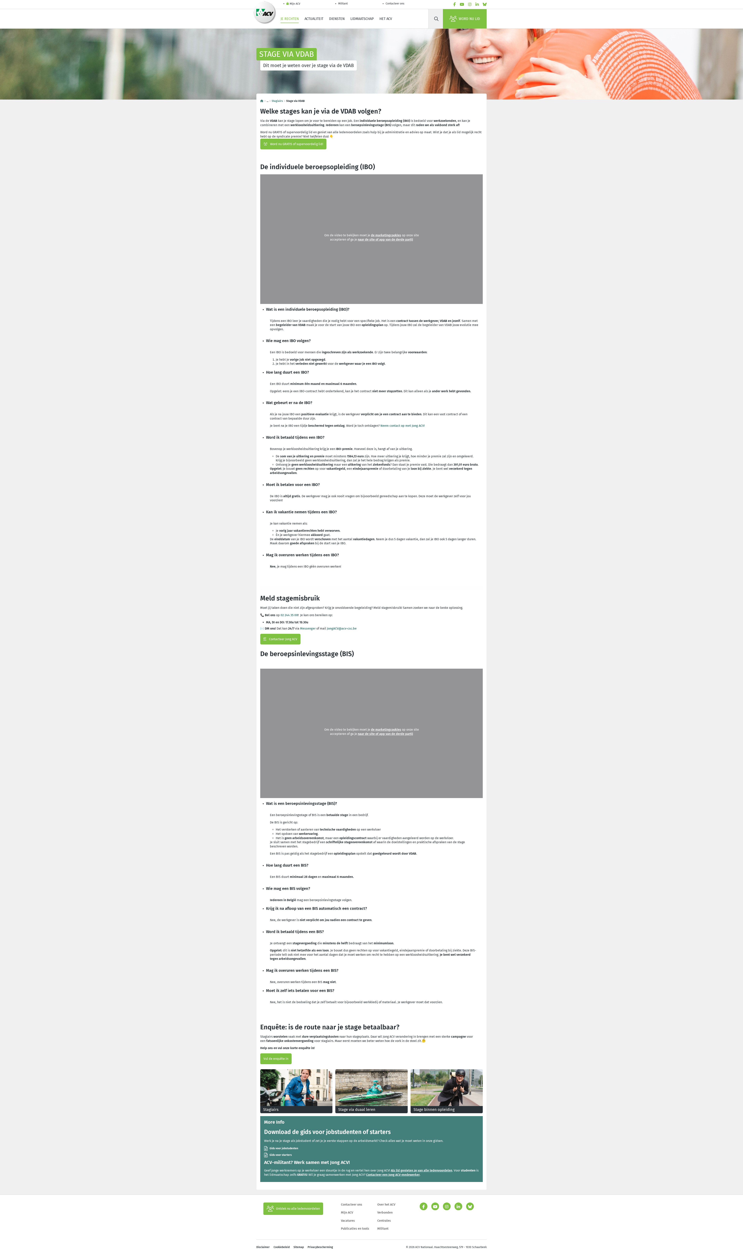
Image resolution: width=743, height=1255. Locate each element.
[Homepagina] (261, 101)
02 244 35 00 (289, 615)
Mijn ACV (295, 3)
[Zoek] (436, 18)
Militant (343, 3)
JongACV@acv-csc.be (342, 628)
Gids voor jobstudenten (284, 1148)
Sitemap (299, 1247)
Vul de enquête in (276, 1059)
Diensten (337, 19)
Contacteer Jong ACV (282, 639)
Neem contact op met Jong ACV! (402, 426)
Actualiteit (314, 19)
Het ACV (385, 19)
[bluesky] (485, 4)
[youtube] (462, 4)
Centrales (384, 1220)
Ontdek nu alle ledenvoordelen (298, 1208)
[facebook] (454, 4)
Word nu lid (469, 19)
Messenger (308, 628)
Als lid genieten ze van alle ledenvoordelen (421, 1170)
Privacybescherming (320, 1247)
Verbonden (385, 1212)
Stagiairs (277, 101)
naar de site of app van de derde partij (385, 239)
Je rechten (290, 19)
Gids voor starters (281, 1155)
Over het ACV (386, 1204)
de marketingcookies (386, 235)
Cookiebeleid (282, 1247)
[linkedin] (477, 4)
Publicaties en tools (355, 1228)
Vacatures (348, 1220)
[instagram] (469, 4)
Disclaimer (263, 1247)
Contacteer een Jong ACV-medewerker (393, 1175)
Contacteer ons (395, 3)
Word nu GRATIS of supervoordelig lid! (296, 144)
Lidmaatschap (362, 19)
